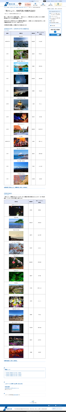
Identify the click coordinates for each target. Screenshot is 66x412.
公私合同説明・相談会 (55, 22)
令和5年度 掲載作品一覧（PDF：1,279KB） (14, 375)
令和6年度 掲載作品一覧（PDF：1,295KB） (14, 374)
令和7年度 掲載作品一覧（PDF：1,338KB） (14, 372)
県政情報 (17, 7)
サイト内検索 (31, 1)
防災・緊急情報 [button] (28, 4)
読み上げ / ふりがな (54, 1)
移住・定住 (53, 20)
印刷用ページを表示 (51, 8)
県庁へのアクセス (57, 408)
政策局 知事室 (7, 386)
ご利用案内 (60, 1)
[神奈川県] (7, 409)
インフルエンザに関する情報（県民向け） (55, 19)
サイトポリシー (59, 405)
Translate (48, 1)
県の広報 (53, 25)
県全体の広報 (21, 7)
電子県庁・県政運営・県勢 (11, 7)
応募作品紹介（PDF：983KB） (11, 360)
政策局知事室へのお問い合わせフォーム (12, 388)
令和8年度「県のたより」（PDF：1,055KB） (16, 187)
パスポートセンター (54, 16)
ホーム (5, 7)
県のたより (25, 7)
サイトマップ (52, 405)
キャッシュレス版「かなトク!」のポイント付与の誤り (55, 14)
